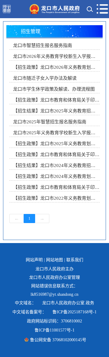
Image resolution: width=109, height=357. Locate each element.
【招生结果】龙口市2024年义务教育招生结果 (56, 165)
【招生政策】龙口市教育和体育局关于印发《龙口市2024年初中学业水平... (56, 187)
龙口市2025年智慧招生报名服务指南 (49, 121)
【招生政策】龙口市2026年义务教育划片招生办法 (56, 67)
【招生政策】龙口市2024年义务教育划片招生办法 (56, 176)
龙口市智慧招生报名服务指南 (42, 45)
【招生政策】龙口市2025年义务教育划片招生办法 (56, 143)
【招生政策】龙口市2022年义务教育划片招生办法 (56, 198)
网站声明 (34, 260)
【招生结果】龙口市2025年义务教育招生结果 (56, 110)
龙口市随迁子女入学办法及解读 (45, 78)
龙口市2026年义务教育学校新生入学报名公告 (56, 56)
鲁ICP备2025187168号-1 (74, 312)
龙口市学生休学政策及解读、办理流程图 (54, 89)
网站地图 (54, 260)
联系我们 (74, 260)
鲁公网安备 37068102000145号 (58, 340)
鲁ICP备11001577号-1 (54, 330)
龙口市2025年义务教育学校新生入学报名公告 (56, 132)
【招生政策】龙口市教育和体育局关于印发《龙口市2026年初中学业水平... (56, 100)
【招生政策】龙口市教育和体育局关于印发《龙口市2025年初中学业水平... (56, 154)
